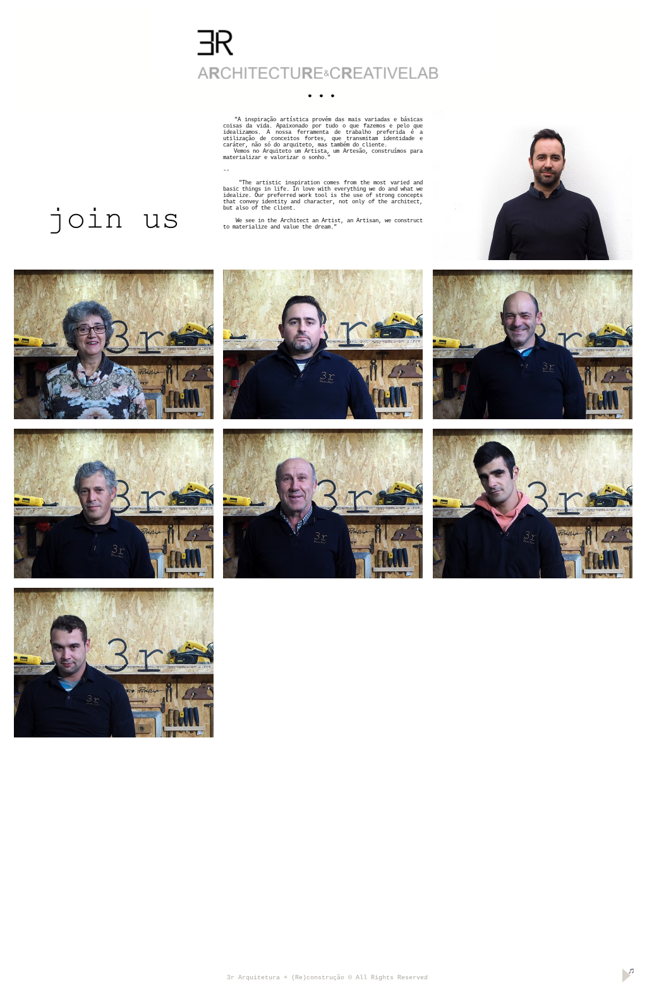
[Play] (625, 975)
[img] (532, 185)
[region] (323, 58)
